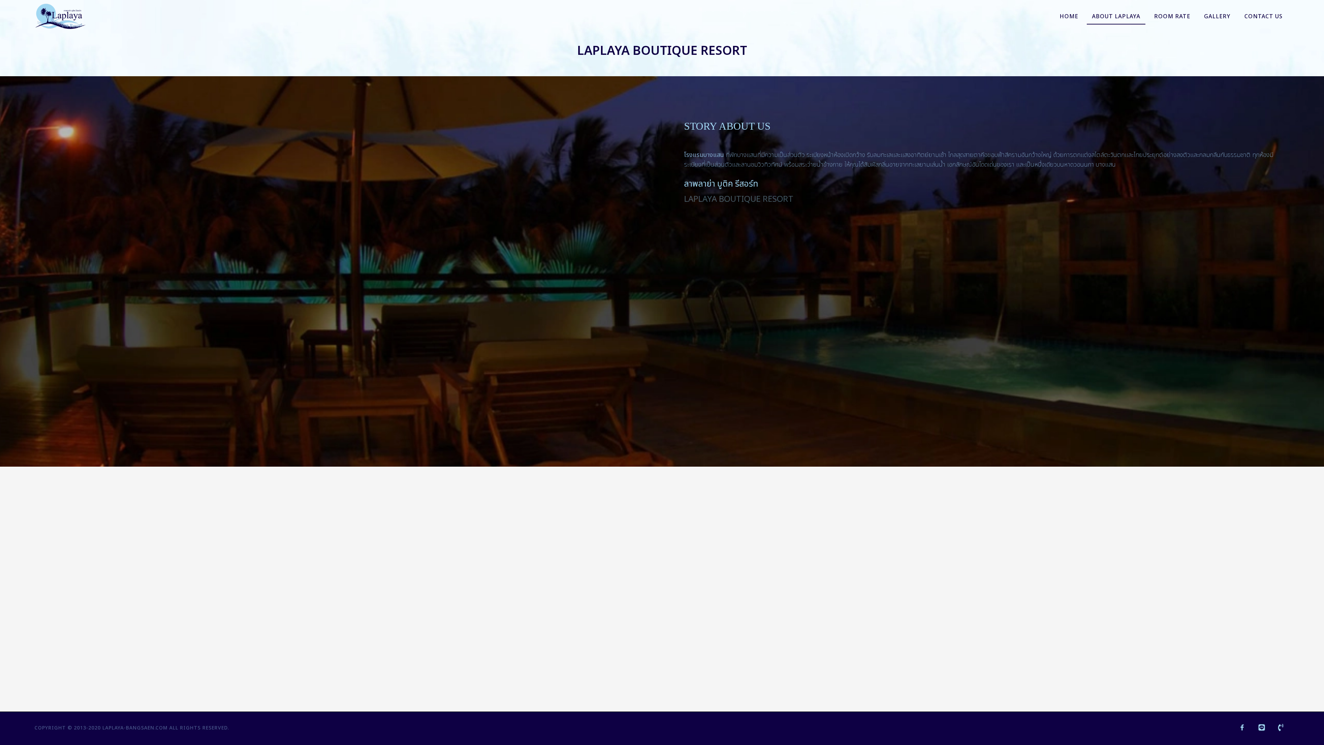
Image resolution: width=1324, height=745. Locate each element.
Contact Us (1263, 16)
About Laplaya (1116, 16)
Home (1069, 16)
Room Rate (1172, 16)
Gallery (1217, 16)
